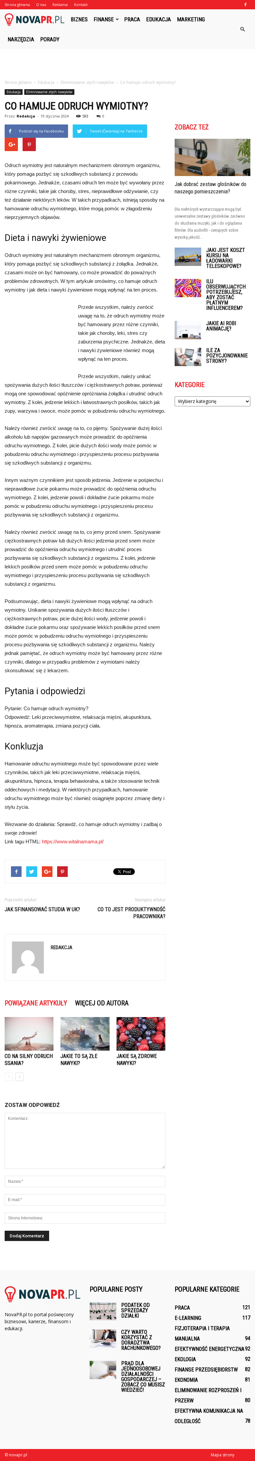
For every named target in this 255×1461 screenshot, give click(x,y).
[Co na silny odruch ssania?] (29, 1034)
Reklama (60, 4)
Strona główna (17, 4)
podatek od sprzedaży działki (135, 1310)
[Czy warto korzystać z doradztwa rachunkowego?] (103, 1339)
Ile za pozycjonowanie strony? (227, 355)
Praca (132, 19)
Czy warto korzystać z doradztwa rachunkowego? (141, 1340)
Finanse (104, 19)
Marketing (191, 19)
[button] (242, 29)
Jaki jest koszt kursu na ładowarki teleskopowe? (225, 258)
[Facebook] (245, 4)
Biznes (79, 19)
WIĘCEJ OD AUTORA (101, 1003)
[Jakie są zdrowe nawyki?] (141, 1034)
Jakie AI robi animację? (221, 326)
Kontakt (81, 4)
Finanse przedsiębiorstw (206, 1369)
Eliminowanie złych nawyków (49, 92)
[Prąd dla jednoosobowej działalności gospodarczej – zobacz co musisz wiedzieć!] (103, 1370)
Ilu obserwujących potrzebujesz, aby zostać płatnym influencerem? (226, 294)
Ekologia (185, 1359)
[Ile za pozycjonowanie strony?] (188, 357)
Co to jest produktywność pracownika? (131, 913)
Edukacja (158, 19)
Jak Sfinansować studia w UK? (42, 909)
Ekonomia (186, 1380)
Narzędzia (21, 39)
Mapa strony (222, 1455)
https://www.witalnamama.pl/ (73, 841)
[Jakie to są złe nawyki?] (84, 1034)
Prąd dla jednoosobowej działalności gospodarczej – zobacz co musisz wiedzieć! (143, 1376)
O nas (41, 4)
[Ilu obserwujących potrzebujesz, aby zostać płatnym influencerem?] (188, 288)
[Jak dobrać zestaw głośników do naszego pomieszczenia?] (212, 157)
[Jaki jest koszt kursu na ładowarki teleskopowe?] (188, 257)
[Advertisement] (127, 64)
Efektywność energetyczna (209, 1349)
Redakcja (26, 115)
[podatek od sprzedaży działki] (103, 1311)
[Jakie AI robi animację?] (188, 330)
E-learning (188, 1318)
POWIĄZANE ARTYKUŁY (36, 1003)
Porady (49, 39)
